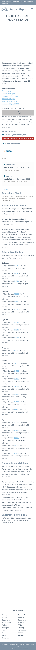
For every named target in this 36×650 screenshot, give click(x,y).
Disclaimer (21, 644)
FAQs (20, 625)
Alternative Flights (8, 99)
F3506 (16, 294)
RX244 (16, 350)
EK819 (16, 281)
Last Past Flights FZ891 (10, 104)
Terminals (22, 615)
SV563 (16, 394)
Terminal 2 (22, 620)
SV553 (16, 363)
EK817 (16, 273)
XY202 (16, 422)
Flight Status (6, 91)
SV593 (16, 402)
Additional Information (10, 96)
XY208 (16, 438)
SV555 (16, 371)
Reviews (21, 635)
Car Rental (22, 630)
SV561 (16, 386)
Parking (21, 628)
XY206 (16, 430)
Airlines (4, 625)
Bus (3, 630)
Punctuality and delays (10, 101)
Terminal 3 (22, 622)
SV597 (16, 409)
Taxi (3, 633)
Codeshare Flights (8, 94)
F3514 (16, 309)
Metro (4, 635)
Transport (5, 628)
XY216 (16, 453)
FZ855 (16, 338)
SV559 (16, 379)
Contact (27, 644)
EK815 (16, 266)
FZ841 (16, 322)
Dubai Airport (19, 9)
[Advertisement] (18, 42)
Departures (6, 620)
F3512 (16, 302)
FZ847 (16, 330)
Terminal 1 (21, 617)
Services (21, 633)
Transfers (5, 638)
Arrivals (4, 617)
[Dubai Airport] (5, 9)
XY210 (16, 446)
